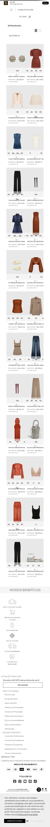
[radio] (46, 32)
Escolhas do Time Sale (19, 20)
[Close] (2, 3)
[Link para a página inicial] (4, 20)
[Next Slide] (47, 8)
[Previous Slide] (3, 8)
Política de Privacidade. (27, 814)
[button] (35, 821)
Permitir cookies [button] (14, 821)
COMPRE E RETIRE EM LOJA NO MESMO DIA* (25, 8)
